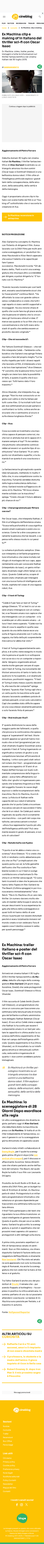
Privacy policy (9, 1462)
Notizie (10, 23)
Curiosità (13, 28)
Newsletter (8, 1484)
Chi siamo (7, 1458)
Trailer (31, 23)
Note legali (8, 1473)
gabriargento (11, 67)
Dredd (15, 1284)
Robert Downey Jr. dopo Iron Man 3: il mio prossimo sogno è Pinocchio (24, 1372)
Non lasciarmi (9, 1259)
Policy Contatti (9, 1480)
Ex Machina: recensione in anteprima (21, 217)
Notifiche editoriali (11, 1477)
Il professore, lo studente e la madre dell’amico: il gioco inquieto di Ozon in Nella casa (24, 1360)
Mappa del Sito (9, 1488)
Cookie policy (9, 1465)
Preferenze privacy (11, 1469)
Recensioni (21, 23)
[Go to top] (39, 1536)
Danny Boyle (8, 1151)
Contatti (6, 1491)
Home (4, 28)
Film (4, 23)
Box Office (7, 1441)
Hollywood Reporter (19, 1312)
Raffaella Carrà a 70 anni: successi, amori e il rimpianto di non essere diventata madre (24, 1347)
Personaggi (8, 1445)
